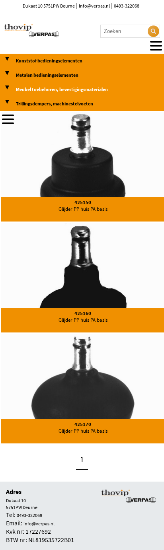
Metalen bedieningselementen (47, 75)
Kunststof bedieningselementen (49, 61)
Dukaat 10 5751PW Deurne (49, 6)
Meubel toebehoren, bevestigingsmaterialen (62, 89)
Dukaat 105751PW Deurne (21, 504)
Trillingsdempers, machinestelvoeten (54, 104)
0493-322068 (126, 6)
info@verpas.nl (94, 6)
